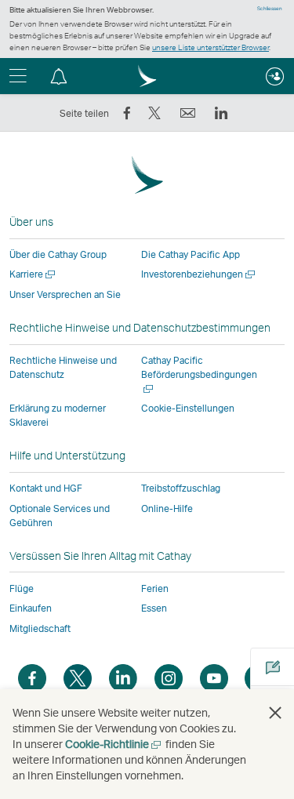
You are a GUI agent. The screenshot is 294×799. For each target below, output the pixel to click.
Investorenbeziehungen (199, 274)
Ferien (155, 588)
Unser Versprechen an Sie (65, 294)
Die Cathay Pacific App (190, 254)
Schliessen (269, 8)
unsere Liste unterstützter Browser (210, 47)
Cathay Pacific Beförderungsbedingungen (199, 374)
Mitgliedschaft (40, 628)
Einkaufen (30, 608)
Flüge (21, 588)
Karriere (33, 274)
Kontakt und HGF (45, 488)
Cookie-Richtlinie (114, 743)
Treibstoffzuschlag (180, 488)
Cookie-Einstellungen (187, 408)
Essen (154, 608)
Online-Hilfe (167, 508)
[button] (58, 76)
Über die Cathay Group (58, 254)
